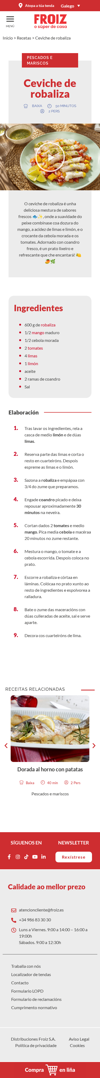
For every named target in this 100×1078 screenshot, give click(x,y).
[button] (50, 156)
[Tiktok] (26, 856)
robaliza (48, 324)
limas (32, 355)
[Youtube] (35, 856)
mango (38, 332)
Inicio (8, 37)
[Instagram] (17, 856)
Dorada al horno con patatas (50, 769)
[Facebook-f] (9, 856)
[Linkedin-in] (43, 856)
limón (33, 363)
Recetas (24, 37)
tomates (35, 347)
